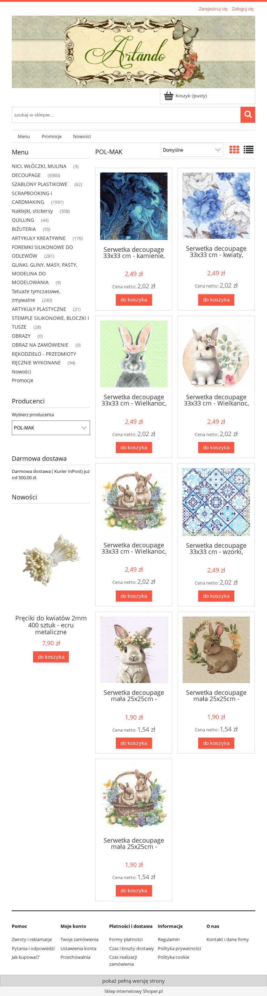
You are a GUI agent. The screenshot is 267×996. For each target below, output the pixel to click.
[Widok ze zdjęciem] (234, 149)
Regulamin (169, 939)
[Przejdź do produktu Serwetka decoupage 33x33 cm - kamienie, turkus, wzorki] (134, 206)
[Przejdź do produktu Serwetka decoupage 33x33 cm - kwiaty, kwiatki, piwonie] (216, 205)
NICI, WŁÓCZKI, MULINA (39, 166)
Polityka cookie (173, 957)
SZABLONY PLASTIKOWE (39, 184)
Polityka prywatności (179, 948)
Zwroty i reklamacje (32, 939)
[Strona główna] (133, 51)
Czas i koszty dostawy (131, 948)
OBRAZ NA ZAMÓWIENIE (40, 345)
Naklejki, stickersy (32, 211)
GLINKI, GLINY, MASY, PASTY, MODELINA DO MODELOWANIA (44, 274)
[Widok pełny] (248, 149)
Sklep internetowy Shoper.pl (133, 991)
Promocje (22, 380)
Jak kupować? (26, 957)
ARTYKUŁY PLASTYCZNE (39, 309)
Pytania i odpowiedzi (33, 948)
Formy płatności (126, 939)
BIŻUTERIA (24, 229)
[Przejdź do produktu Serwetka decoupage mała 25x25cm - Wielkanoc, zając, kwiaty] (134, 650)
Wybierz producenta (33, 414)
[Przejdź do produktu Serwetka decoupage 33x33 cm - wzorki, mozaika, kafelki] (216, 502)
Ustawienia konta (78, 948)
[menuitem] (24, 136)
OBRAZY (21, 335)
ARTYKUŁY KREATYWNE (39, 238)
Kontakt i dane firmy (228, 939)
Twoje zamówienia (79, 939)
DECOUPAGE (26, 175)
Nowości (21, 371)
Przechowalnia (75, 957)
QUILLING (23, 220)
